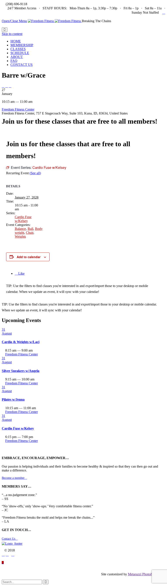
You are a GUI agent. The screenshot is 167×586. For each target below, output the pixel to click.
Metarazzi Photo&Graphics (146, 574)
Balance (20, 229)
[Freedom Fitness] (55, 21)
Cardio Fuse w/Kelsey (23, 219)
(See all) (35, 173)
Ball (30, 229)
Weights (20, 236)
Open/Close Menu (14, 21)
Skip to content (12, 34)
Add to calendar (28, 257)
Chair (29, 232)
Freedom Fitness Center (18, 109)
